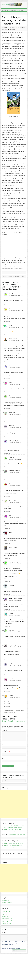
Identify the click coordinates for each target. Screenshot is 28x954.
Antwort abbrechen (20, 721)
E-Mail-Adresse (6, 751)
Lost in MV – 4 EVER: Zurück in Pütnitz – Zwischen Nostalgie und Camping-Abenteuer (13, 831)
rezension (16, 268)
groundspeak (21, 266)
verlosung (21, 268)
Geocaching (22, 27)
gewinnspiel (15, 266)
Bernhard (11, 630)
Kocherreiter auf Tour (7, 918)
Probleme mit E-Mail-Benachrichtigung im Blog (14, 276)
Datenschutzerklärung (16, 948)
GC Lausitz (4, 914)
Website (4, 758)
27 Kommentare (12, 29)
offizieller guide (9, 268)
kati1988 (5, 27)
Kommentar (5, 730)
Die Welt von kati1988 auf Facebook (12, 853)
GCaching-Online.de (7, 921)
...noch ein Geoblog (6, 911)
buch (5, 266)
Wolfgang (5, 829)
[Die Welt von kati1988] (12, 4)
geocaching (9, 266)
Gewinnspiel (4, 29)
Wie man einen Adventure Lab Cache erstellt (16, 834)
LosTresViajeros (13, 562)
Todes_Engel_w (8, 721)
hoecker (4, 268)
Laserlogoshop (5, 900)
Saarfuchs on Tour (6, 923)
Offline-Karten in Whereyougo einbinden (12, 847)
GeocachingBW (5, 916)
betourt (11, 679)
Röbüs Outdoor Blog (7, 920)
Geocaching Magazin (7, 902)
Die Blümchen (13, 339)
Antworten (7, 304)
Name (3, 744)
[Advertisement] (14, 804)
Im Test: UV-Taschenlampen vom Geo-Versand (14, 273)
